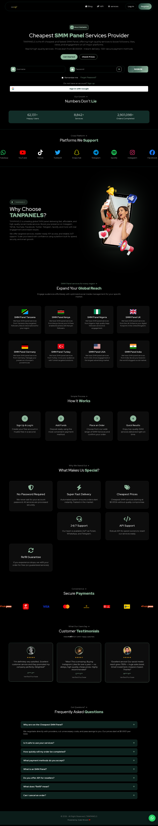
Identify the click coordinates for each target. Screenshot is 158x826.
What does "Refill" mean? (36, 786)
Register (145, 6)
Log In (131, 6)
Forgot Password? (88, 77)
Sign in (138, 69)
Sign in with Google (79, 89)
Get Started (69, 57)
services (114, 6)
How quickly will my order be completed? (44, 752)
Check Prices (88, 57)
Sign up (91, 83)
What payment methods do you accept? (44, 760)
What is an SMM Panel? (35, 769)
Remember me (71, 78)
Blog (90, 6)
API (102, 6)
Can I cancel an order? (34, 795)
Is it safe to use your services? (38, 743)
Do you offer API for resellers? (38, 778)
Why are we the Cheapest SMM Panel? (43, 725)
